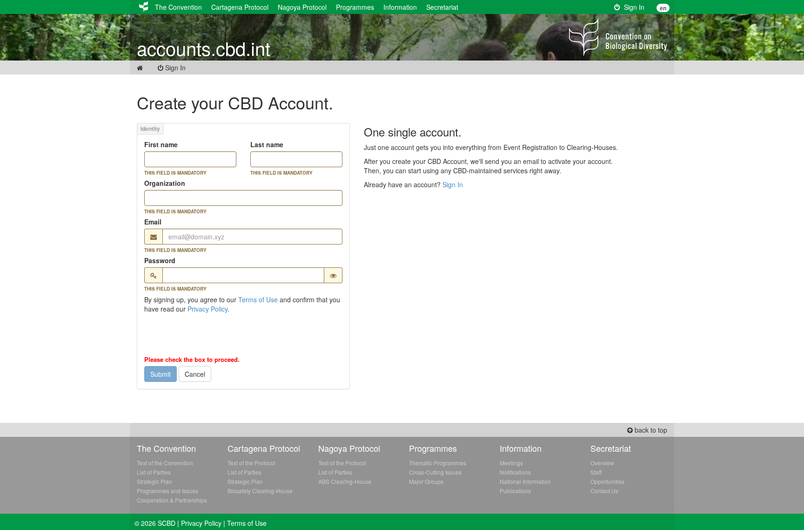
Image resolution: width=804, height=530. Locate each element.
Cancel (195, 374)
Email (152, 221)
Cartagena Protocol (239, 7)
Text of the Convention (165, 463)
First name (161, 144)
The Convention (178, 7)
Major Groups (426, 481)
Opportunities (607, 481)
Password (159, 260)
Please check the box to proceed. (192, 359)
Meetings (511, 463)
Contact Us (604, 491)
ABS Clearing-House (344, 481)
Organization (164, 183)
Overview (602, 463)
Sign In (632, 7)
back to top (650, 430)
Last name (266, 144)
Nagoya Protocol (302, 7)
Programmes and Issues (167, 491)
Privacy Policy (208, 308)
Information (400, 7)
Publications (515, 491)
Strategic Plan (154, 481)
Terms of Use (258, 299)
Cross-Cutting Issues (435, 472)
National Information (525, 481)
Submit (160, 374)
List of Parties (154, 472)
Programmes (355, 7)
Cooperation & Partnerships (172, 500)
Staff (596, 472)
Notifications (515, 472)
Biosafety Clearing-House (260, 491)
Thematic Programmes (437, 463)
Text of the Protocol (251, 463)
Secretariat (442, 7)
